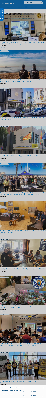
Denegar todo (33, 391)
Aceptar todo (33, 395)
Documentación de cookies (8, 394)
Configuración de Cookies (33, 387)
